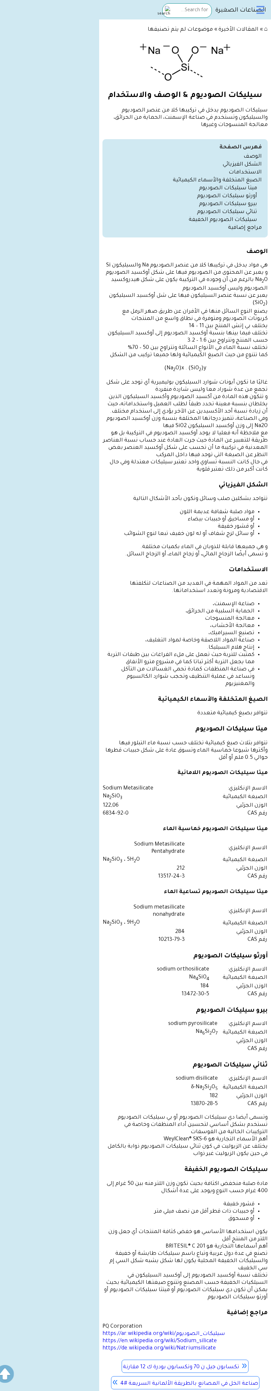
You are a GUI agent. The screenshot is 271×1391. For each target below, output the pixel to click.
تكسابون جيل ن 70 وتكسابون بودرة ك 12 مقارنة (181, 1367)
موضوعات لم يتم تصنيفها (180, 30)
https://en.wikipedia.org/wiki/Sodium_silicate (159, 1341)
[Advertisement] (49, 66)
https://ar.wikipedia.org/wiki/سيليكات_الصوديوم (163, 1334)
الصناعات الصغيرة (240, 10)
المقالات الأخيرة (238, 30)
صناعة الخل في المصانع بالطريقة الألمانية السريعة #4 (189, 1384)
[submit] (163, 11)
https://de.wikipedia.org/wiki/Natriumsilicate (159, 1348)
